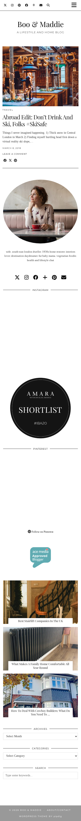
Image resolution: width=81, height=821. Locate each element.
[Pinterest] (19, 5)
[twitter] (17, 277)
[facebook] (35, 277)
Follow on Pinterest (42, 531)
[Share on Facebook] (5, 160)
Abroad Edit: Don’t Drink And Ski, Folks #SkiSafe (37, 120)
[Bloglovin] (33, 5)
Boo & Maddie (40, 24)
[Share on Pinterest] (15, 160)
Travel (7, 110)
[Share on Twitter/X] (10, 160)
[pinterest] (54, 277)
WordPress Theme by (40, 816)
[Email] (41, 5)
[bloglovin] (45, 277)
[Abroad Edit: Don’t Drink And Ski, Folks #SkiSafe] (40, 76)
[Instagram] (12, 5)
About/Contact (59, 810)
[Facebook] (26, 5)
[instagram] (26, 277)
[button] (75, 5)
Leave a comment (14, 154)
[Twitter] (5, 5)
